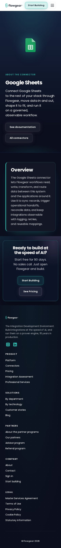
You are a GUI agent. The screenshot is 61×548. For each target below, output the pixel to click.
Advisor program (15, 443)
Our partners (12, 437)
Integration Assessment (19, 376)
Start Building (36, 5)
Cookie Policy (13, 514)
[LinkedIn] (15, 344)
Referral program (15, 448)
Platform (10, 360)
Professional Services (17, 382)
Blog (7, 415)
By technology (13, 404)
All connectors (19, 138)
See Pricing (30, 291)
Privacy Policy (13, 509)
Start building (13, 481)
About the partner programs (22, 432)
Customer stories (15, 410)
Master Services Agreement (21, 498)
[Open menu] (52, 5)
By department (14, 399)
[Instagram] (8, 344)
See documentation (23, 127)
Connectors (12, 365)
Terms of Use (13, 503)
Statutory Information (18, 520)
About (9, 465)
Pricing (9, 371)
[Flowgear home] (15, 5)
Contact (10, 470)
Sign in (9, 476)
